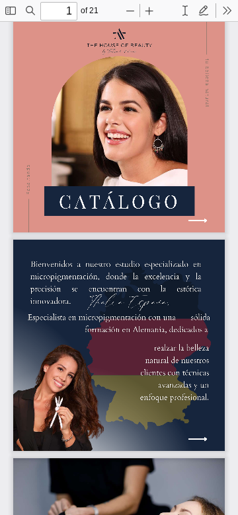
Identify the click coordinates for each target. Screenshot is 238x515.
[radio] (185, 10)
